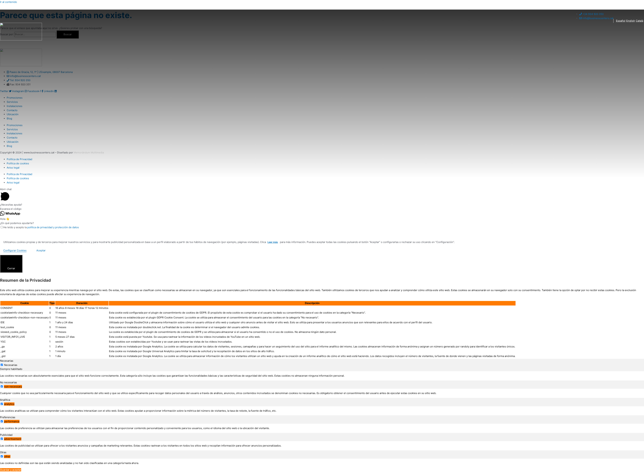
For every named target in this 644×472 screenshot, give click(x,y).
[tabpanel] (322, 376)
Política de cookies (18, 178)
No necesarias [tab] (8, 382)
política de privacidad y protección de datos (53, 227)
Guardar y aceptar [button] (10, 469)
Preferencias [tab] (7, 417)
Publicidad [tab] (6, 434)
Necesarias (10, 365)
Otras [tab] (3, 452)
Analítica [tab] (5, 399)
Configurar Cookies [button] (14, 250)
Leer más (272, 242)
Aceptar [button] (41, 250)
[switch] (2, 386)
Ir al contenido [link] (8, 2)
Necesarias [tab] (6, 360)
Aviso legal (13, 182)
